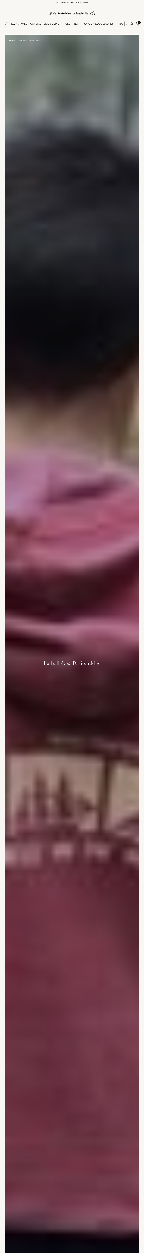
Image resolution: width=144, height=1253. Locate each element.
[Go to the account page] (132, 24)
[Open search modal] (6, 24)
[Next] (127, 24)
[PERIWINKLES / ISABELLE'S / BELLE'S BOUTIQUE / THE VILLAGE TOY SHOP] (72, 12)
